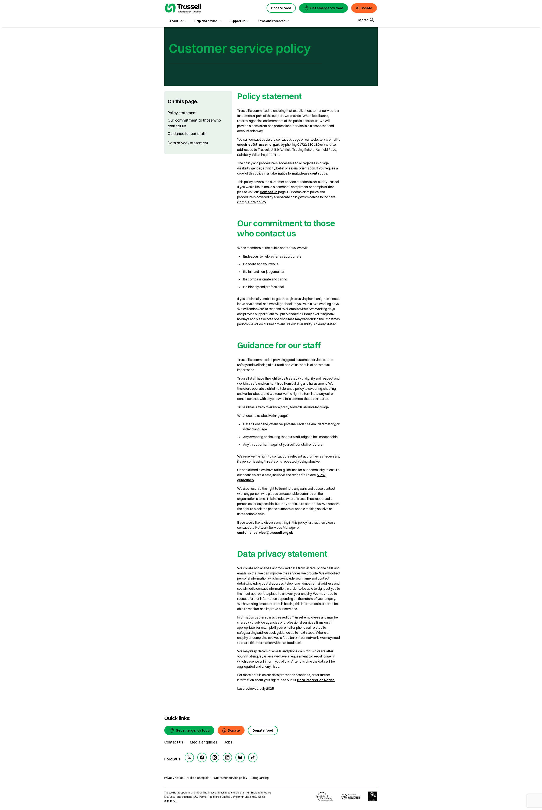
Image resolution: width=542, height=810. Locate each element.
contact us (318, 173)
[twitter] (189, 757)
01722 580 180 (308, 144)
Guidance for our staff (186, 133)
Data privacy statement (188, 142)
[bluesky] (240, 757)
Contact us (269, 192)
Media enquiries (203, 742)
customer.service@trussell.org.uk (265, 532)
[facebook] (202, 757)
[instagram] (214, 757)
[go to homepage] (183, 8)
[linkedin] (227, 757)
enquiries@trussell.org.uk (258, 144)
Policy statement (182, 112)
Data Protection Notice (316, 680)
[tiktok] (252, 757)
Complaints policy (251, 202)
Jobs (228, 742)
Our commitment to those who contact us (194, 123)
